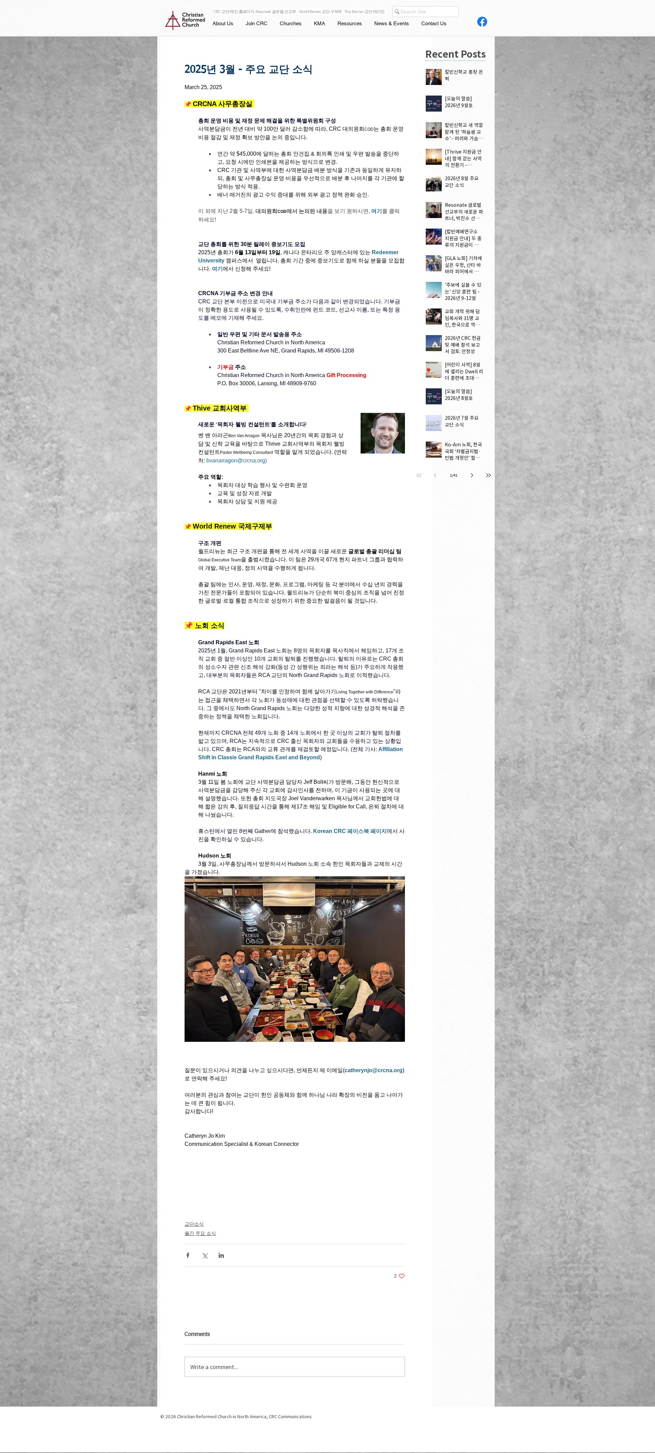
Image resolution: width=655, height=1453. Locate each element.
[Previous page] (435, 475)
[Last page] (488, 475)
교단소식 (194, 1224)
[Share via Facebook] (188, 1255)
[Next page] (472, 475)
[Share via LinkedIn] (221, 1255)
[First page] (419, 475)
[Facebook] (482, 21)
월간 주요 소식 (200, 1233)
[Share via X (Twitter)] (204, 1255)
